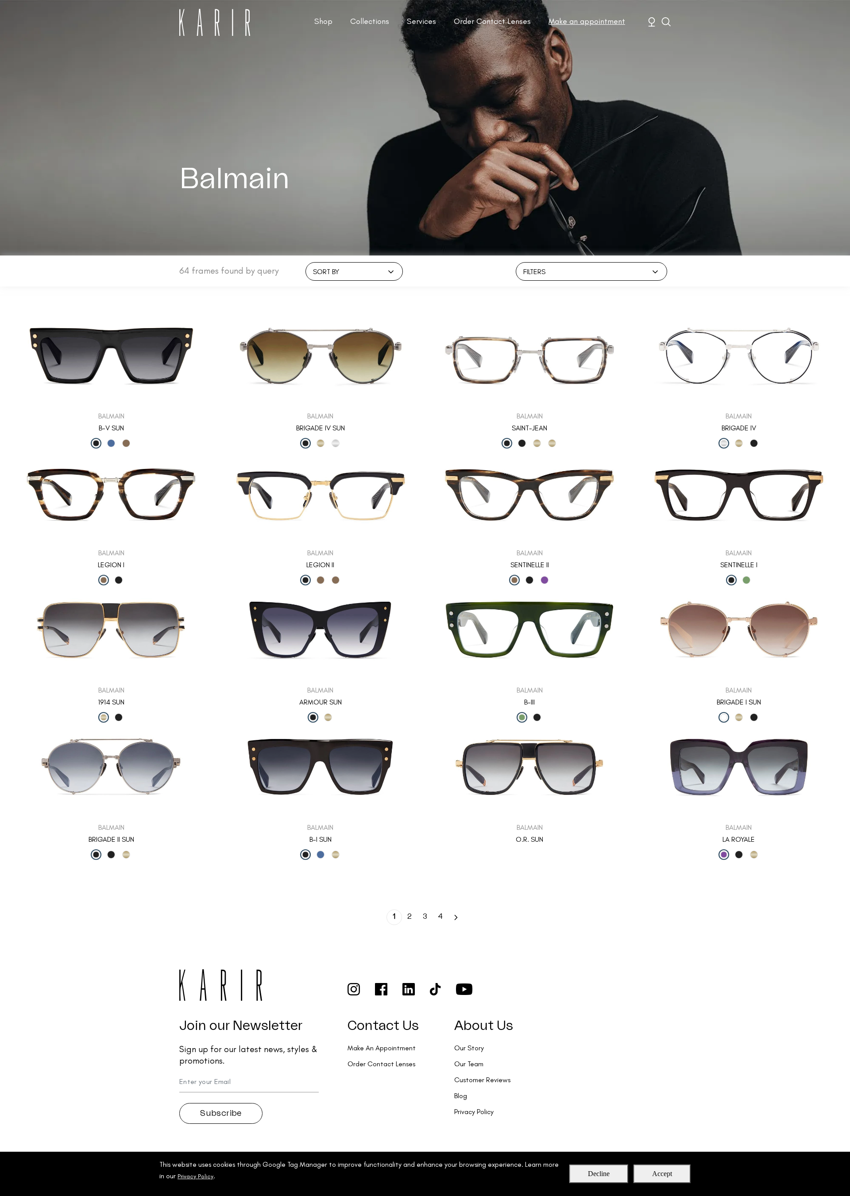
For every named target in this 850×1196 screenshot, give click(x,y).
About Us (483, 1026)
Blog (460, 1095)
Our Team (468, 1064)
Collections (369, 21)
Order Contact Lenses (492, 21)
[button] (456, 917)
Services (421, 21)
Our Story (469, 1048)
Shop (323, 21)
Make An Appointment (382, 1048)
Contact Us (383, 1026)
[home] (215, 22)
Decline (599, 1173)
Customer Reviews (482, 1080)
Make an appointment (587, 21)
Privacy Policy (195, 1176)
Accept (662, 1173)
